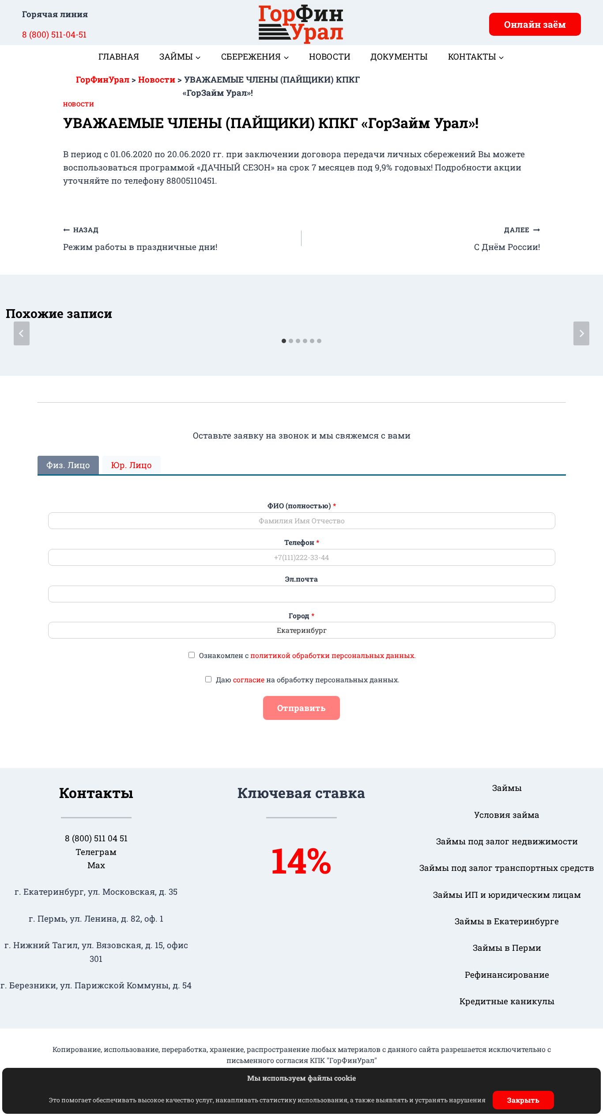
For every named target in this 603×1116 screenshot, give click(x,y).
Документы (399, 56)
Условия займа (506, 814)
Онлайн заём (535, 24)
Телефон (301, 542)
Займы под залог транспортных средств (506, 867)
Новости (329, 56)
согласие (248, 679)
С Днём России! (507, 238)
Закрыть (523, 1100)
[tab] (284, 341)
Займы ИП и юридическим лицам (507, 894)
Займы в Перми (507, 947)
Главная (118, 56)
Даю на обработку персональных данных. (307, 679)
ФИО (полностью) (302, 505)
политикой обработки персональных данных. (333, 655)
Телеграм (96, 851)
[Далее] (581, 333)
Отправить (301, 707)
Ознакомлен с (307, 655)
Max (96, 864)
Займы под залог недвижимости (507, 841)
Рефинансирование (507, 974)
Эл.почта (301, 579)
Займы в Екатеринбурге (507, 921)
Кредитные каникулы (507, 1000)
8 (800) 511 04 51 (96, 838)
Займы (507, 787)
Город (301, 615)
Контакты (96, 792)
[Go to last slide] (22, 333)
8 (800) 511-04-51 (54, 34)
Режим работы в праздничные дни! (140, 238)
